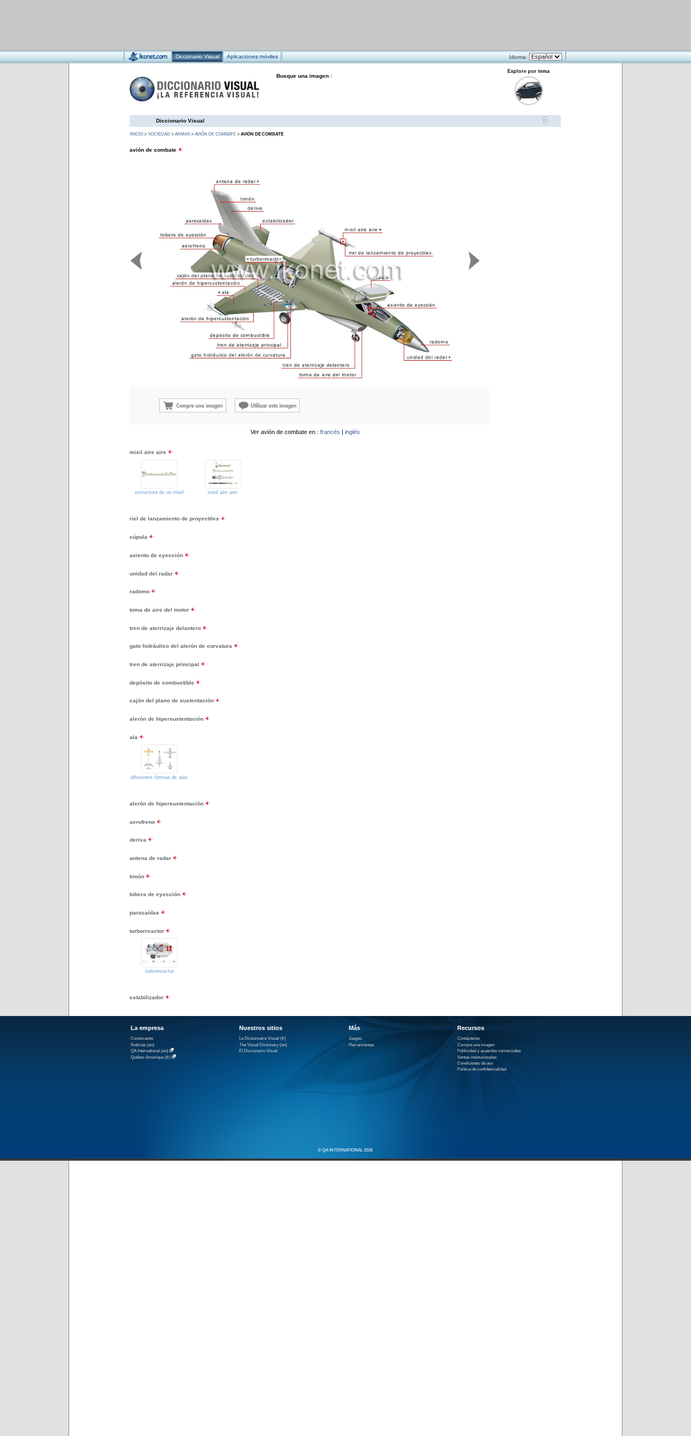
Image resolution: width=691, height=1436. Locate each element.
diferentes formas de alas (159, 777)
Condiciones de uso (475, 1063)
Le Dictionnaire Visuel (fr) (262, 1038)
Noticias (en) (142, 1044)
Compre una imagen (475, 1044)
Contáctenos (468, 1038)
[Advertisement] (313, 24)
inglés (352, 432)
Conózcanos (142, 1038)
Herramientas (361, 1044)
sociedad (159, 134)
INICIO (136, 134)
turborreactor (159, 971)
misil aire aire (223, 492)
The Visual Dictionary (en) (263, 1044)
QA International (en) (149, 1050)
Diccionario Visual (180, 121)
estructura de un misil (159, 492)
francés (330, 432)
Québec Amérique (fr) (151, 1057)
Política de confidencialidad (481, 1069)
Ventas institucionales (477, 1057)
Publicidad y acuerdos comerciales (489, 1050)
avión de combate (215, 134)
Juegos (355, 1038)
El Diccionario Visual (258, 1050)
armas (182, 134)
